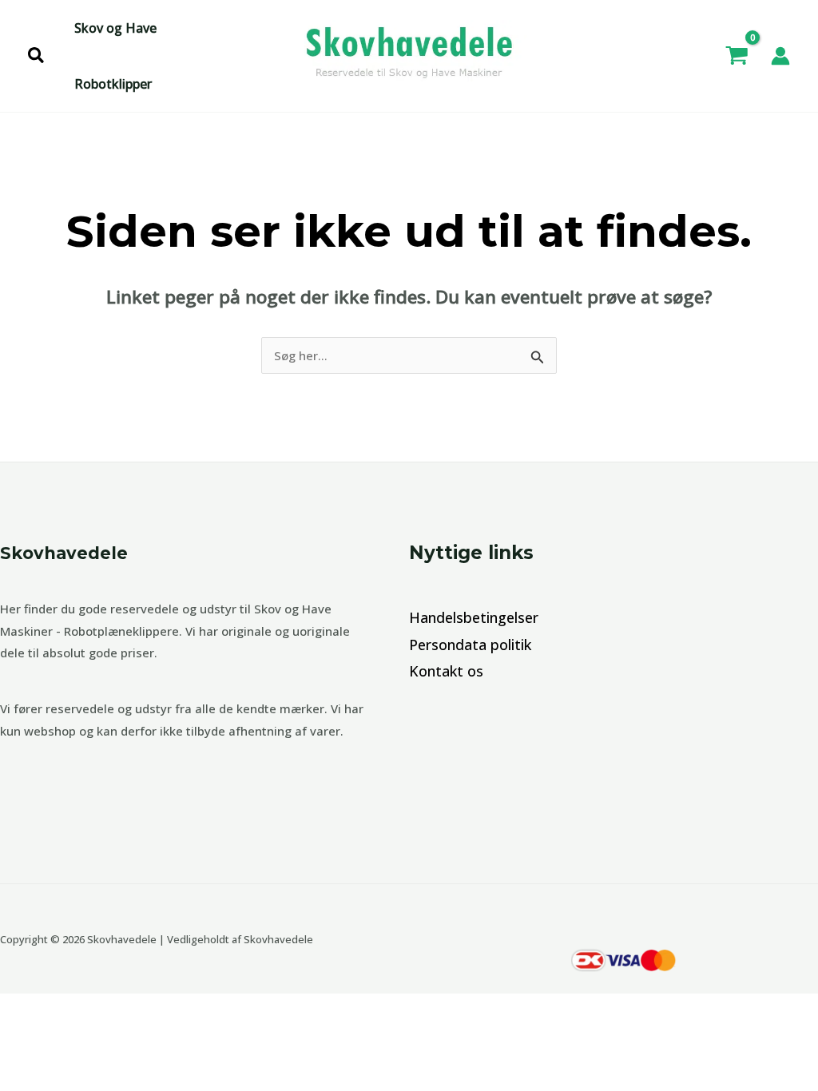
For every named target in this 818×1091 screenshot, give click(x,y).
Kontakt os (446, 670)
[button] (37, 56)
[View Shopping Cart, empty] (737, 56)
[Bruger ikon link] (780, 55)
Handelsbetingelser (473, 617)
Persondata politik (470, 644)
